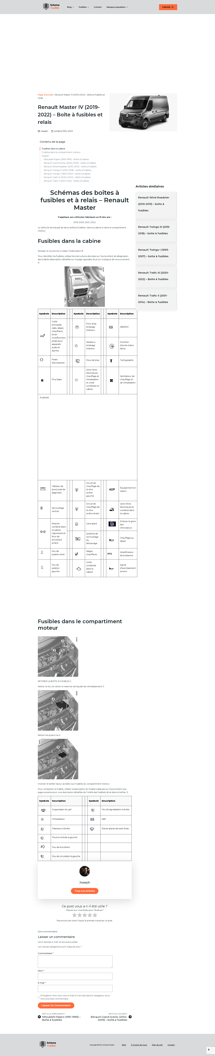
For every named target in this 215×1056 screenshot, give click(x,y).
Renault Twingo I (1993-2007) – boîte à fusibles (67, 174)
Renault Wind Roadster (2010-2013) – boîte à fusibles (70, 166)
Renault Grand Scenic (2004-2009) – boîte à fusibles (70, 163)
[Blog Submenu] (74, 7)
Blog (69, 7)
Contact (98, 7)
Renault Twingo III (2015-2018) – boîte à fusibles (67, 170)
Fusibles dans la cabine (53, 148)
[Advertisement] (107, 32)
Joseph (45, 156)
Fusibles (83, 7)
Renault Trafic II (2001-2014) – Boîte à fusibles (66, 181)
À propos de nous (139, 1045)
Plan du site (157, 1045)
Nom (41, 971)
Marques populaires (116, 7)
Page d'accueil (45, 95)
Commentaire (45, 953)
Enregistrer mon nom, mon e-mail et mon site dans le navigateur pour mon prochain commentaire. (75, 997)
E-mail (42, 983)
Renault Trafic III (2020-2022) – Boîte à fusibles (67, 177)
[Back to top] (209, 1050)
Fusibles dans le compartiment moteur (61, 152)
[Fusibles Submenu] (89, 7)
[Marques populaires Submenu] (127, 7)
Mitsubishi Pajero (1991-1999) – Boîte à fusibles (66, 159)
